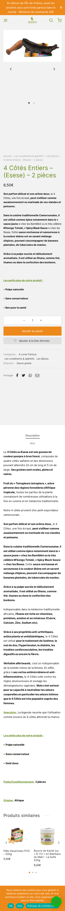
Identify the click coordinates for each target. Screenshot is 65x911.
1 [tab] (29, 872)
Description (32, 435)
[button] (56, 901)
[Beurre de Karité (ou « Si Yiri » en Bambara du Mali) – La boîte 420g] (48, 836)
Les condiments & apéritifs (29, 156)
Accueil (7, 156)
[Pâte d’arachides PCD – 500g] (17, 836)
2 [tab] (32, 872)
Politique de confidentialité (42, 905)
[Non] (60, 898)
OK (10, 905)
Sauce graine (24, 363)
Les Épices (52, 156)
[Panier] (59, 20)
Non (20, 905)
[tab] (32, 436)
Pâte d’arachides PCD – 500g (16, 852)
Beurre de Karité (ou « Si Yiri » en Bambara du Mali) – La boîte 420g (47, 855)
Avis (32, 443)
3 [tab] (35, 872)
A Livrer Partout (27, 354)
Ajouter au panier (32, 331)
